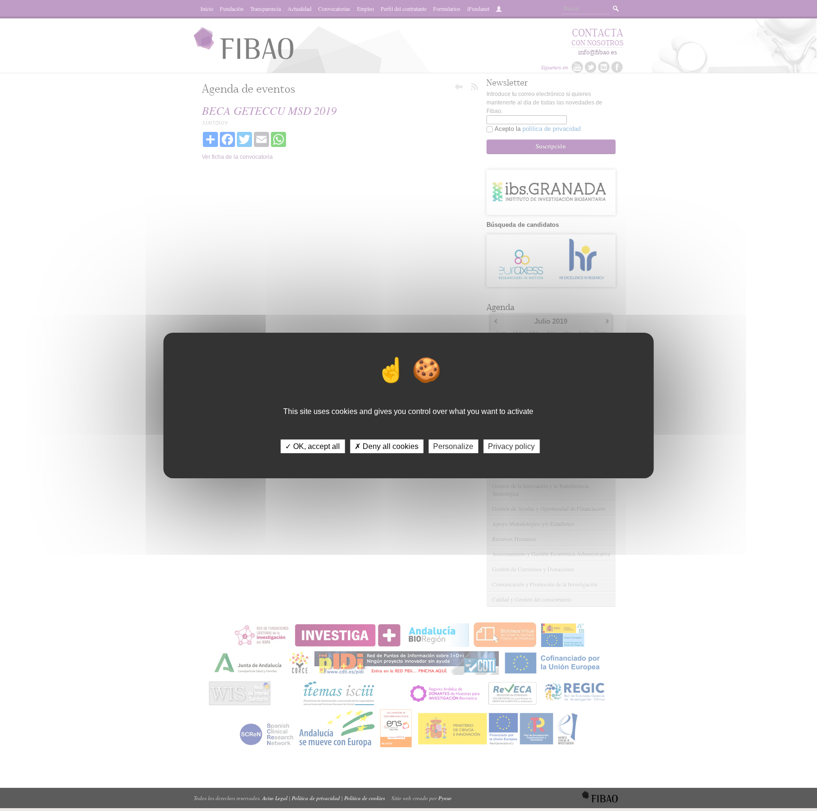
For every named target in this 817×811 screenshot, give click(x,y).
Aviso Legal (274, 798)
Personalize (453, 446)
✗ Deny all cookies (386, 446)
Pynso (445, 798)
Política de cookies (364, 798)
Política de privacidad (316, 798)
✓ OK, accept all (312, 446)
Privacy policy (511, 446)
